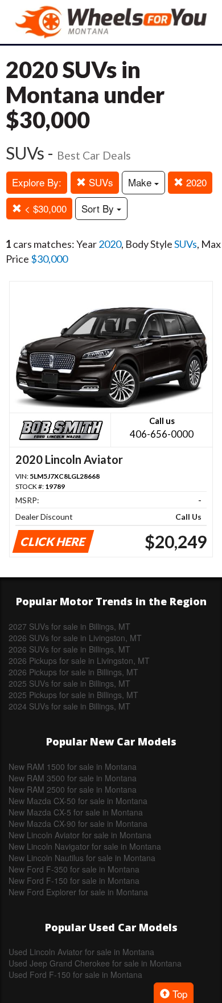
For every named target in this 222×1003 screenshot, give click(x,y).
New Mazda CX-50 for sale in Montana (78, 800)
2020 (195, 182)
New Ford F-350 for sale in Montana (74, 869)
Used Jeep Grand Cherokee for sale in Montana (95, 963)
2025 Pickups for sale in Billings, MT (73, 694)
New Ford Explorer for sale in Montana (78, 892)
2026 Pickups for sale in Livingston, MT (79, 660)
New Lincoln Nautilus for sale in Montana (82, 857)
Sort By (99, 208)
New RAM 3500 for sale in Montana (73, 778)
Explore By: (36, 182)
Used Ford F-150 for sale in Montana (75, 974)
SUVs (99, 182)
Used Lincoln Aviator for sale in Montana (81, 951)
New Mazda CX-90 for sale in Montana (78, 823)
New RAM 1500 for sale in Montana (73, 766)
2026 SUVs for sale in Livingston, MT (75, 637)
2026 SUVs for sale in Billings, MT (69, 649)
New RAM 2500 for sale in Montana (73, 789)
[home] (111, 22)
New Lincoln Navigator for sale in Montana (85, 846)
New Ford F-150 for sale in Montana (74, 880)
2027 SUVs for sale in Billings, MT (69, 626)
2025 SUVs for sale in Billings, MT (69, 683)
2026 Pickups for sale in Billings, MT (73, 672)
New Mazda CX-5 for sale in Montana (76, 812)
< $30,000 (44, 208)
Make (141, 182)
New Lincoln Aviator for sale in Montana (80, 835)
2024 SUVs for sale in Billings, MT (69, 706)
